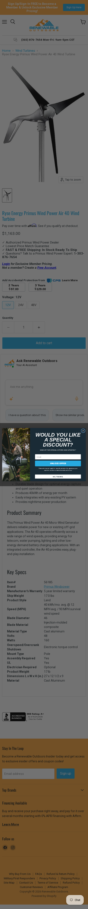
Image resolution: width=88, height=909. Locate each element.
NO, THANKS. (58, 476)
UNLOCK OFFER (58, 463)
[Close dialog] (83, 431)
